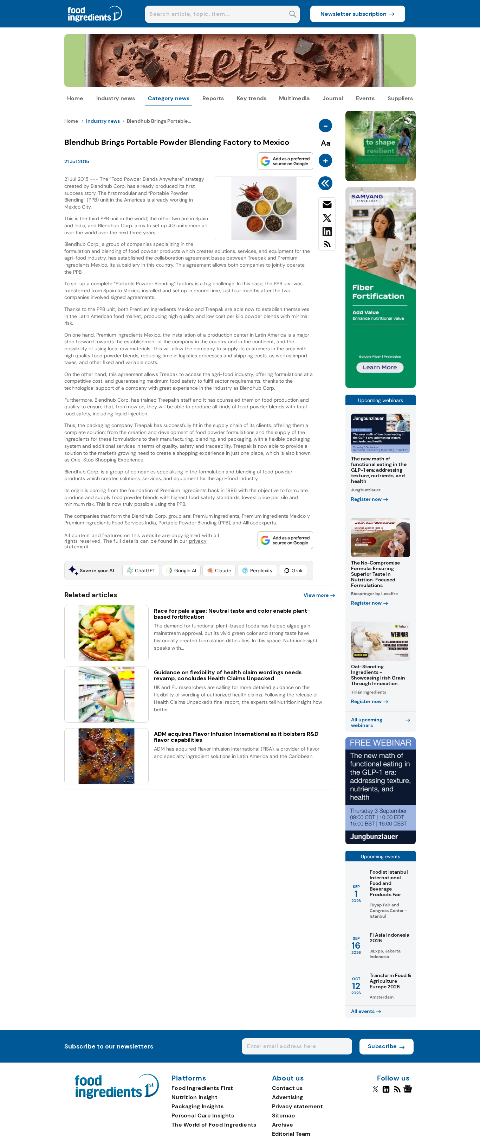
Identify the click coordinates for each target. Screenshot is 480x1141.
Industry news (115, 98)
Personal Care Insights (202, 1115)
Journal (333, 98)
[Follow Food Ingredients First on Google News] (408, 1092)
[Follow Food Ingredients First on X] (375, 1092)
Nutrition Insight (194, 1097)
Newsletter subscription (353, 14)
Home (75, 98)
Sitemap (283, 1115)
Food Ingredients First (202, 1088)
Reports (213, 98)
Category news (168, 98)
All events (363, 1011)
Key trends (251, 98)
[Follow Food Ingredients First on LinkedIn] (386, 1092)
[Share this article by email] (327, 206)
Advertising (287, 1097)
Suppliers (400, 98)
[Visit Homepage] (95, 25)
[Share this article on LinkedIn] (327, 233)
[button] (141, 570)
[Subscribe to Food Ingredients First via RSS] (327, 247)
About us (288, 1078)
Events (365, 98)
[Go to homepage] (117, 1097)
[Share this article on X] (327, 219)
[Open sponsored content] (240, 85)
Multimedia (294, 98)
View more (316, 595)
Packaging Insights (197, 1106)
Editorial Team (291, 1133)
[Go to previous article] (326, 183)
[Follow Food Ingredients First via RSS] (397, 1092)
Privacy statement (297, 1106)
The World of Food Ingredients (214, 1124)
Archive (282, 1124)
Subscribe (382, 1046)
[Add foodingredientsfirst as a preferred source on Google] (285, 161)
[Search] (292, 15)
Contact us (287, 1088)
